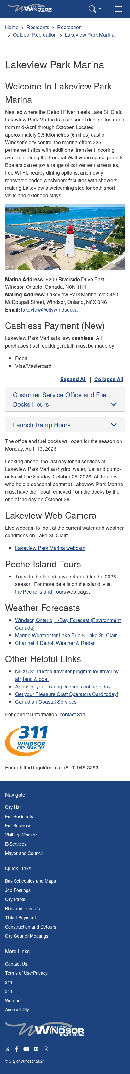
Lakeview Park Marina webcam (50, 548)
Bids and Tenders (22, 908)
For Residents (19, 816)
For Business (18, 825)
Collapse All (108, 379)
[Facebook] (16, 1048)
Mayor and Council (24, 853)
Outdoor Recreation (35, 34)
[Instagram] (46, 1048)
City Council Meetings (26, 936)
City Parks (15, 899)
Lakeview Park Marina (90, 34)
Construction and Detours (30, 926)
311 (9, 991)
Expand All (73, 379)
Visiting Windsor (21, 834)
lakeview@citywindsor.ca (49, 309)
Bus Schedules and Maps (30, 881)
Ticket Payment (20, 917)
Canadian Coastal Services (46, 701)
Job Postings (18, 890)
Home (12, 27)
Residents (38, 27)
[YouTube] (26, 1048)
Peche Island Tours (44, 591)
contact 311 (73, 714)
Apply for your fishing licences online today (63, 686)
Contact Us (16, 963)
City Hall (13, 807)
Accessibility (17, 1009)
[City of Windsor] (44, 1028)
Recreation (69, 27)
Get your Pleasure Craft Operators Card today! (66, 694)
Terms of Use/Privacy (26, 973)
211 (9, 982)
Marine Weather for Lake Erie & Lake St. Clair (66, 635)
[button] (95, 8)
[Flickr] (36, 1048)
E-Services (16, 844)
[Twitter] (7, 1048)
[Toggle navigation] (118, 9)
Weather (13, 1000)
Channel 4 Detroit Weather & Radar (55, 642)
